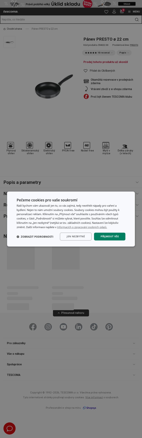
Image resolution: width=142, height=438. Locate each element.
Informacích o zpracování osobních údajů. (82, 227)
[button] (35, 237)
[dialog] (71, 219)
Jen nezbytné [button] (76, 236)
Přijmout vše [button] (110, 236)
